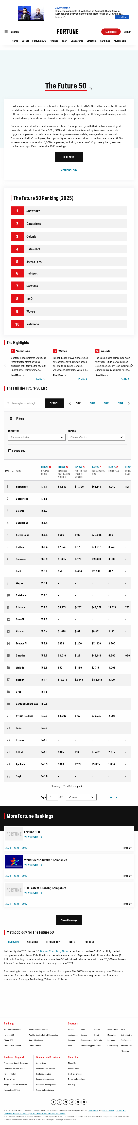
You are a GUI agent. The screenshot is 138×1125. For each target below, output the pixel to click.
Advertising (41, 1063)
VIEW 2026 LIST (32, 836)
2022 (24, 903)
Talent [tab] (73, 942)
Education (125, 1051)
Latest (25, 40)
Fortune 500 (39, 40)
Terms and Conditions (77, 1079)
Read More (16, 375)
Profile (39, 379)
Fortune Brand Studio (45, 1068)
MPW (123, 1029)
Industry (13, 431)
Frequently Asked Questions (16, 1063)
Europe (84, 1035)
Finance (54, 40)
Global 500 (8, 1040)
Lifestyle (91, 40)
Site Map (72, 1084)
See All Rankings (69, 920)
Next (112, 797)
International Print (12, 1090)
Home (15, 40)
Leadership (77, 40)
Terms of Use (9, 1079)
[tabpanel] (66, 963)
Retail (96, 1035)
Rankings (105, 40)
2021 (120, 403)
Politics (97, 1045)
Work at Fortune (75, 1074)
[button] (91, 88)
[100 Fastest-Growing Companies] (14, 889)
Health (97, 1029)
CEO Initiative (126, 1035)
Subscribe (111, 31)
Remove (44, 467)
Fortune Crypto (87, 1045)
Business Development (46, 1084)
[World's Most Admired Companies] (14, 861)
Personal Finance (128, 1045)
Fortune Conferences (45, 1079)
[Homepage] (67, 32)
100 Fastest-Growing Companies (45, 888)
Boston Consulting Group (54, 951)
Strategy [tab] (32, 942)
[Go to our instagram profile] (71, 1102)
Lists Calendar (35, 1045)
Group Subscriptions (45, 1090)
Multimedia (120, 40)
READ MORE (69, 157)
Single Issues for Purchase (15, 1084)
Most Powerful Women (38, 1029)
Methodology (69, 170)
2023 (106, 403)
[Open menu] (6, 32)
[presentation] (5, 365)
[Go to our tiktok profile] (77, 1102)
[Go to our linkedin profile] (65, 1102)
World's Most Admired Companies (45, 860)
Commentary (113, 1045)
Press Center (73, 1068)
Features (111, 1040)
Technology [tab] (53, 942)
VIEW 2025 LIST (32, 892)
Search (15, 31)
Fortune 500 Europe (12, 1045)
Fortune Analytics (43, 1074)
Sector (72, 431)
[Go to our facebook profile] (53, 1102)
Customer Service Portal (14, 1068)
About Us (72, 1063)
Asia (83, 1029)
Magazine (112, 1035)
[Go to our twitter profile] (59, 1102)
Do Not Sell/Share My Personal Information (47, 1113)
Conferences (126, 1040)
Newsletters (113, 1029)
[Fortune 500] (14, 833)
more (127, 847)
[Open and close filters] (12, 418)
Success (71, 1040)
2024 (92, 403)
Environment (86, 1040)
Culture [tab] (89, 942)
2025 (8, 847)
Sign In (127, 31)
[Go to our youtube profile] (84, 1102)
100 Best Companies (13, 1029)
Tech (64, 40)
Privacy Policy (10, 1074)
